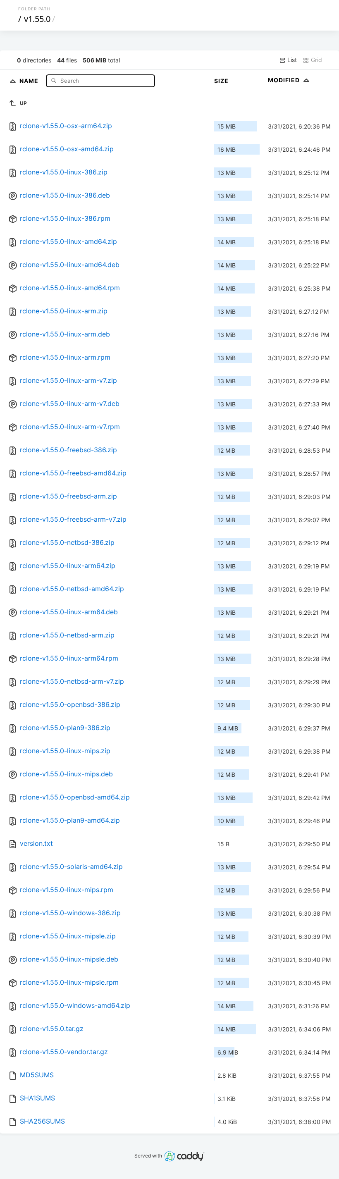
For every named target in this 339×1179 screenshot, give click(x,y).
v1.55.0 (37, 18)
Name (29, 80)
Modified (284, 80)
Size (221, 80)
